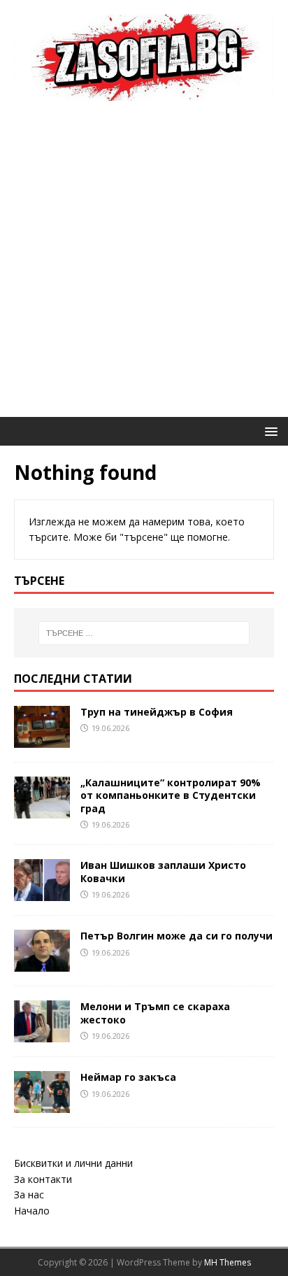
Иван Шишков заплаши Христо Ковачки (163, 871)
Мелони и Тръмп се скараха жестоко (155, 1013)
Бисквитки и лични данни (73, 1163)
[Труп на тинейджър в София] (42, 739)
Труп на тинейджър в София (156, 711)
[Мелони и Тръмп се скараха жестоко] (42, 1034)
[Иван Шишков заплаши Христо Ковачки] (42, 893)
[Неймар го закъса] (42, 1105)
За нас (29, 1194)
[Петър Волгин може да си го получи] (42, 963)
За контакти (43, 1179)
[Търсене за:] (144, 633)
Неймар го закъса (128, 1077)
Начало (32, 1210)
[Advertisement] (144, 266)
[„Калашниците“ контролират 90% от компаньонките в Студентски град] (42, 810)
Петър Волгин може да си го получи (176, 935)
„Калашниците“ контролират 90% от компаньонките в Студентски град (170, 795)
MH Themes (227, 1262)
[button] (269, 430)
